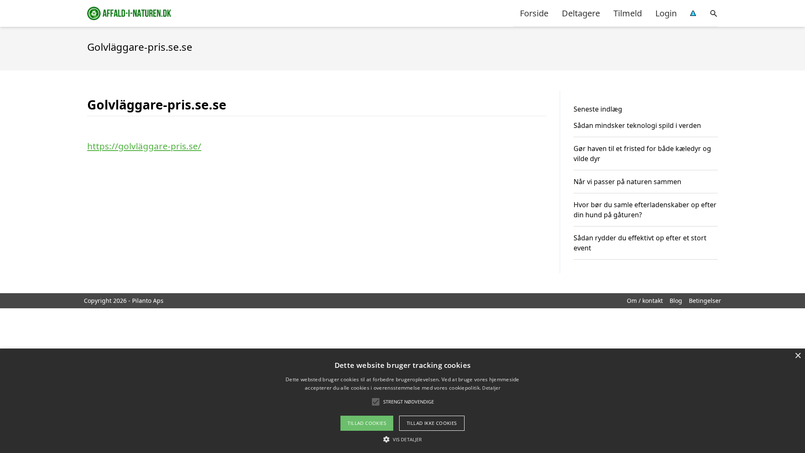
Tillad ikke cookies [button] (432, 423)
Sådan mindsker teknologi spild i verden (637, 125)
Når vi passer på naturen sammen (627, 181)
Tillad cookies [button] (367, 423)
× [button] (798, 356)
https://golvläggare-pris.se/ (144, 146)
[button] (402, 439)
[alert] (402, 401)
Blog (676, 301)
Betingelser (705, 301)
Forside (534, 13)
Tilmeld (627, 13)
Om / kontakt (645, 301)
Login (666, 13)
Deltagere (581, 13)
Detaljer (491, 388)
